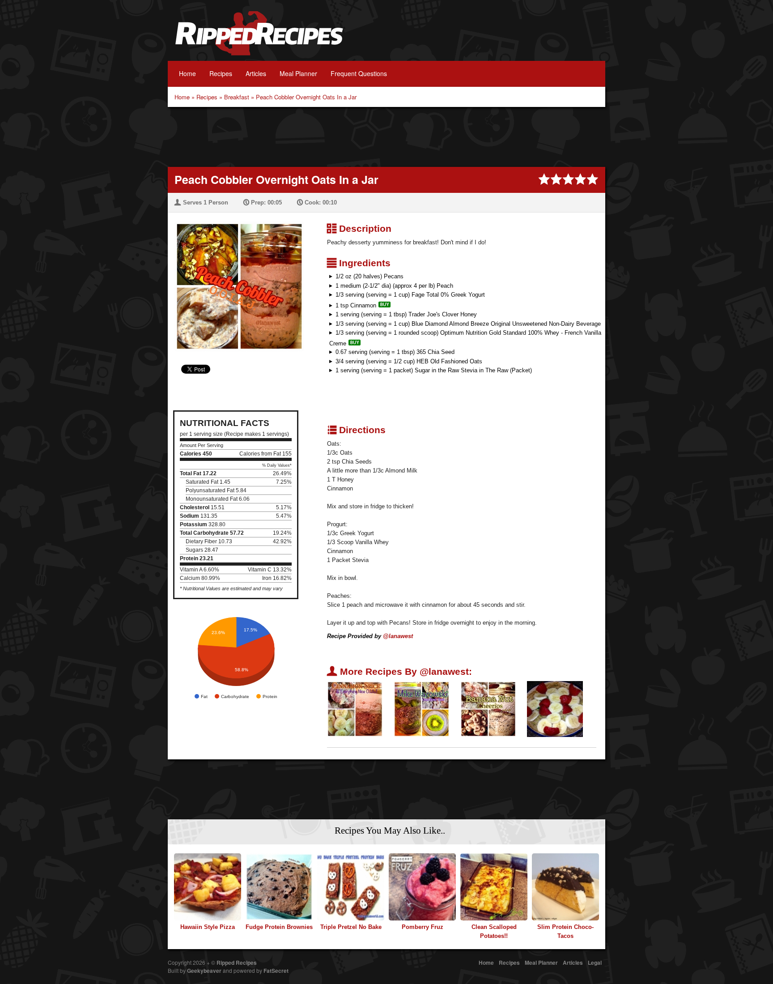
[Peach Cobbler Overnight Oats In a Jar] (236, 281)
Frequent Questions (359, 73)
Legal (595, 962)
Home (187, 73)
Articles (256, 73)
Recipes (220, 73)
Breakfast (236, 97)
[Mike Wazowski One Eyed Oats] (422, 708)
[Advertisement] (386, 136)
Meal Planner (298, 73)
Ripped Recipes (259, 38)
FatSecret (276, 971)
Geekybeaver (204, 971)
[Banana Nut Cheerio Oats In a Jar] (488, 708)
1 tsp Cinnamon (356, 305)
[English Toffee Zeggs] (555, 708)
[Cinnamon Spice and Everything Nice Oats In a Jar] (355, 708)
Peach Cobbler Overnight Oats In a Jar (306, 97)
